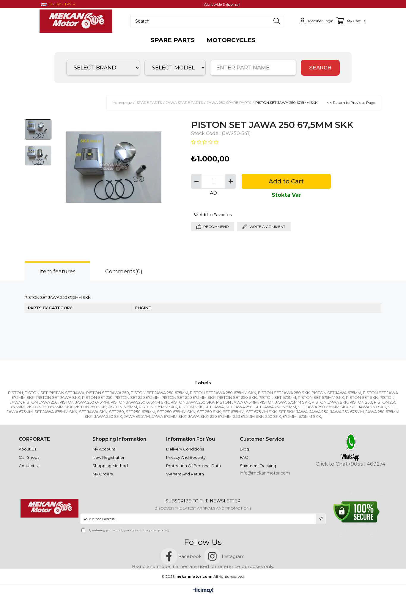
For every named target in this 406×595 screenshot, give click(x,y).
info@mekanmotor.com (265, 473)
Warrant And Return (185, 474)
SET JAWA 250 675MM (275, 406)
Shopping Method (110, 465)
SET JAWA (214, 406)
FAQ (244, 457)
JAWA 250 (318, 411)
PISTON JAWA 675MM (237, 402)
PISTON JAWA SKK (330, 402)
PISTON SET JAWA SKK (58, 397)
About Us (27, 449)
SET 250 (116, 411)
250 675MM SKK (248, 416)
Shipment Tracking (258, 465)
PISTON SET (36, 392)
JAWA (302, 411)
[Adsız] (49, 508)
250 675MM (221, 416)
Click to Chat (332, 464)
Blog (244, 449)
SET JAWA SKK (93, 411)
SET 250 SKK (209, 411)
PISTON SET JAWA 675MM (336, 392)
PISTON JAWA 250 (40, 402)
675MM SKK (309, 416)
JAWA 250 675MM (347, 411)
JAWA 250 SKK (108, 416)
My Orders (102, 474)
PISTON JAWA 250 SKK (192, 402)
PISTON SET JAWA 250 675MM (159, 392)
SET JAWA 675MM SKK (55, 411)
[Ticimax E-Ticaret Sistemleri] (203, 591)
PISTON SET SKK (362, 397)
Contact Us (29, 465)
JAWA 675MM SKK (169, 416)
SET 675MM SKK (261, 411)
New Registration (108, 457)
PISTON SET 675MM (277, 397)
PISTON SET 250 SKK (237, 397)
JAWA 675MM (137, 416)
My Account (103, 449)
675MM (290, 416)
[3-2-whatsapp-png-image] (350, 446)
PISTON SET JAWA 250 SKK (284, 392)
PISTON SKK (191, 406)
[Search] (276, 21)
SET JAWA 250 (239, 406)
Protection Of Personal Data (193, 465)
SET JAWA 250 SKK (368, 406)
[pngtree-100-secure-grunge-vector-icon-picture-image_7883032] (356, 512)
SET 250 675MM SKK (176, 411)
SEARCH (320, 68)
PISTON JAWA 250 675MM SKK (140, 402)
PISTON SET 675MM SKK (321, 397)
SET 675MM (233, 411)
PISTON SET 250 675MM (137, 397)
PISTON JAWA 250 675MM (84, 402)
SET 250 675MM (140, 411)
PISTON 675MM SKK (158, 406)
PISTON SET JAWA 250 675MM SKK (223, 392)
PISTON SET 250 (97, 397)
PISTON (15, 392)
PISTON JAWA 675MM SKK (284, 402)
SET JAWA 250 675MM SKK (323, 406)
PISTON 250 (361, 402)
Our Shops (29, 457)
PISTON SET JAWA (66, 392)
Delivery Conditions (185, 449)
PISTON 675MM (122, 406)
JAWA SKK (198, 416)
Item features (57, 271)
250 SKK (273, 416)
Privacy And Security (186, 457)
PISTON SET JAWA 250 (107, 392)
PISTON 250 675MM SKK (49, 406)
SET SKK (286, 411)
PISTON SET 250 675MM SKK (188, 397)
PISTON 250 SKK (90, 406)
